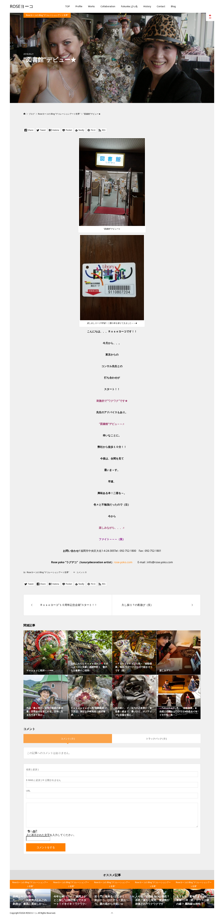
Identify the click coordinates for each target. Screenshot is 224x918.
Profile (78, 6)
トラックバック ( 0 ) (156, 738)
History (147, 6)
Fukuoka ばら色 (129, 6)
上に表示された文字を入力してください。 (51, 835)
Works (91, 6)
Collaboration (108, 6)
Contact (161, 6)
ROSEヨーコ (21, 6)
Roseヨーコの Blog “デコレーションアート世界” (47, 15)
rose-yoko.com (123, 562)
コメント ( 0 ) (68, 738)
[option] (30, 894)
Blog (173, 6)
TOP (67, 6)
